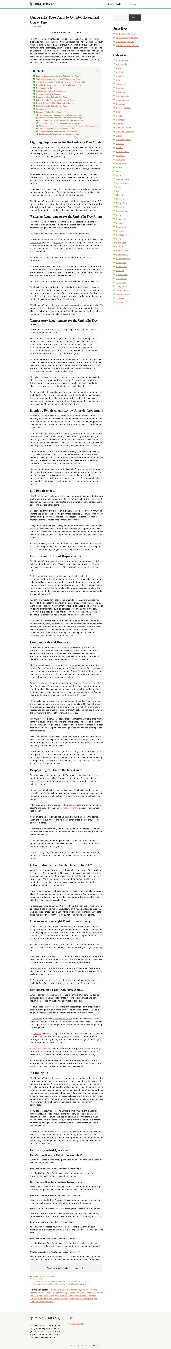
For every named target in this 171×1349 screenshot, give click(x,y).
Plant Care (37, 1276)
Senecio (120, 270)
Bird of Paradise (123, 108)
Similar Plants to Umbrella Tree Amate (52, 106)
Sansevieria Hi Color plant (81, 1299)
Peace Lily (121, 219)
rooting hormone (70, 808)
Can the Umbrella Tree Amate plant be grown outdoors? (60, 134)
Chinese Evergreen (125, 132)
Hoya (118, 187)
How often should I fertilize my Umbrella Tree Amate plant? (61, 120)
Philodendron (122, 235)
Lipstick (119, 195)
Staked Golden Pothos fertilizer (52, 1299)
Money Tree (121, 203)
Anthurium (121, 84)
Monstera (120, 207)
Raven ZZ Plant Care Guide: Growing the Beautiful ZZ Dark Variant (59, 1284)
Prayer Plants (122, 251)
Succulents (121, 282)
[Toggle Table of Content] (96, 71)
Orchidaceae (122, 211)
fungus (64, 962)
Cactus (119, 124)
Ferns (118, 171)
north (41, 177)
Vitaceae (120, 298)
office (97, 1087)
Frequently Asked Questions (48, 112)
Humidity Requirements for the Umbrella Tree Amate (58, 85)
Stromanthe (121, 278)
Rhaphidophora (123, 259)
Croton (119, 147)
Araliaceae (121, 92)
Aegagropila (121, 64)
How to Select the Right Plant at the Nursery (55, 103)
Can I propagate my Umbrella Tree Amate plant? (57, 129)
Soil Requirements (44, 88)
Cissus (119, 136)
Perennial (120, 231)
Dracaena (37, 1033)
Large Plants (38, 1279)
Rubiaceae (121, 262)
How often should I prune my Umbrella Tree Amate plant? (60, 123)
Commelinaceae (123, 139)
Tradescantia (122, 290)
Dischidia (120, 155)
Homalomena (122, 183)
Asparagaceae (122, 100)
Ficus (118, 175)
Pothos (119, 247)
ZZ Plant (120, 302)
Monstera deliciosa (41, 1048)
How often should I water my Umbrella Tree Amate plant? (60, 115)
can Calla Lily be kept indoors (66, 1290)
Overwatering (36, 242)
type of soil (95, 499)
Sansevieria (121, 266)
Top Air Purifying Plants (127, 38)
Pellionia (120, 223)
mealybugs (43, 683)
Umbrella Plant (48, 1276)
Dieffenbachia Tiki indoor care (81, 1293)
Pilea (118, 239)
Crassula (120, 143)
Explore (119, 4)
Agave (119, 68)
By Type (132, 4)
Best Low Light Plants (126, 34)
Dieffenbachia (122, 151)
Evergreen (121, 163)
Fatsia (119, 167)
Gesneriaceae (122, 179)
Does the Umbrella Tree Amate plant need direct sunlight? (61, 118)
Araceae (120, 88)
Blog (110, 4)
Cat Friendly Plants (125, 41)
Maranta (120, 199)
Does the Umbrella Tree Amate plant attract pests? (58, 131)
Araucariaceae (123, 96)
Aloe (118, 80)
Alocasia (120, 76)
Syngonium (121, 286)
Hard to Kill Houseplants (127, 45)
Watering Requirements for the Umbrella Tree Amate (58, 79)
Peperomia (121, 227)
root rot (57, 242)
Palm (118, 215)
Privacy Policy (77, 1323)
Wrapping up (41, 109)
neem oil (44, 674)
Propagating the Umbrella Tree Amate (52, 97)
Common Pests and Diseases (48, 94)
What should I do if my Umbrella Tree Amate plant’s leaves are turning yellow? (68, 126)
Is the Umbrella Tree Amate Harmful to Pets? (55, 100)
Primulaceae (122, 255)
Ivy (117, 191)
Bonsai (119, 116)
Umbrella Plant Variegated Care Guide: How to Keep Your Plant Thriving (61, 1281)
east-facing (52, 177)
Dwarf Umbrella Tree (62, 1019)
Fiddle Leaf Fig (51, 1007)
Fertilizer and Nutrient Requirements (51, 91)
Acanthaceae (122, 60)
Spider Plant (122, 274)
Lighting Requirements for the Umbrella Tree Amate (58, 76)
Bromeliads (121, 120)
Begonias (120, 104)
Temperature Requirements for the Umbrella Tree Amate (60, 82)
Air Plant (120, 72)
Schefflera (37, 1019)
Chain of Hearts (123, 128)
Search (135, 17)
